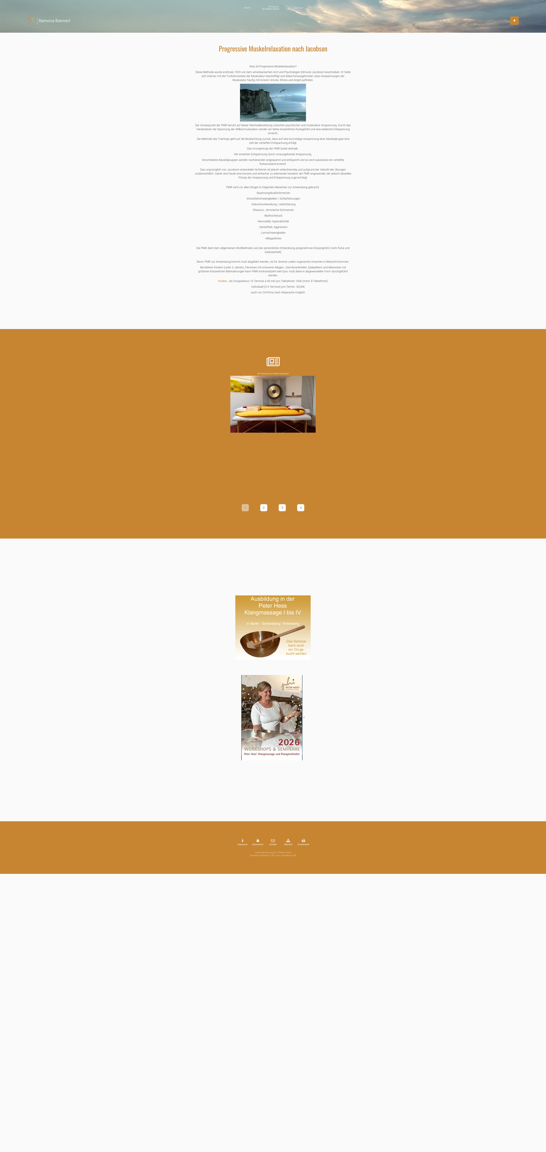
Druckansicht (303, 844)
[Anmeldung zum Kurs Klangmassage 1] (273, 627)
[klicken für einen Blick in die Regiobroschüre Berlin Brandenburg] (273, 717)
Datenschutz (257, 844)
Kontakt (299, 8)
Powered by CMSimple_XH (260, 855)
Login (277, 855)
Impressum (243, 844)
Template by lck (287, 855)
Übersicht (288, 844)
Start (247, 8)
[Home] (31, 20)
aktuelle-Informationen (270, 8)
